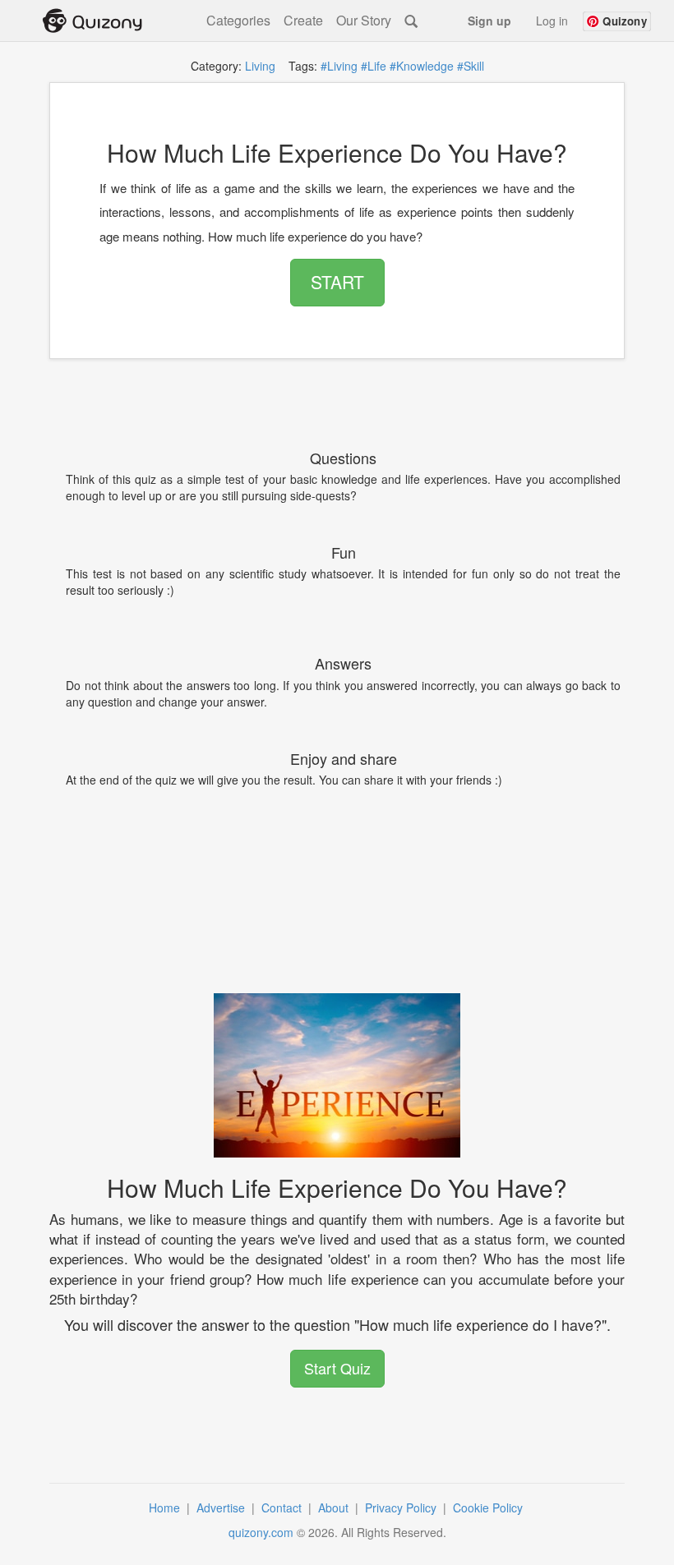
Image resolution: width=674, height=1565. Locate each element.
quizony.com (261, 1532)
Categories (238, 20)
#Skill (470, 66)
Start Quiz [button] (337, 1368)
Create (303, 20)
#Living (339, 66)
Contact (283, 1507)
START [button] (337, 281)
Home (166, 1507)
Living (260, 66)
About (335, 1507)
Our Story (363, 20)
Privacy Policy (402, 1507)
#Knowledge (422, 66)
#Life (373, 66)
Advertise (222, 1507)
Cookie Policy (489, 1507)
